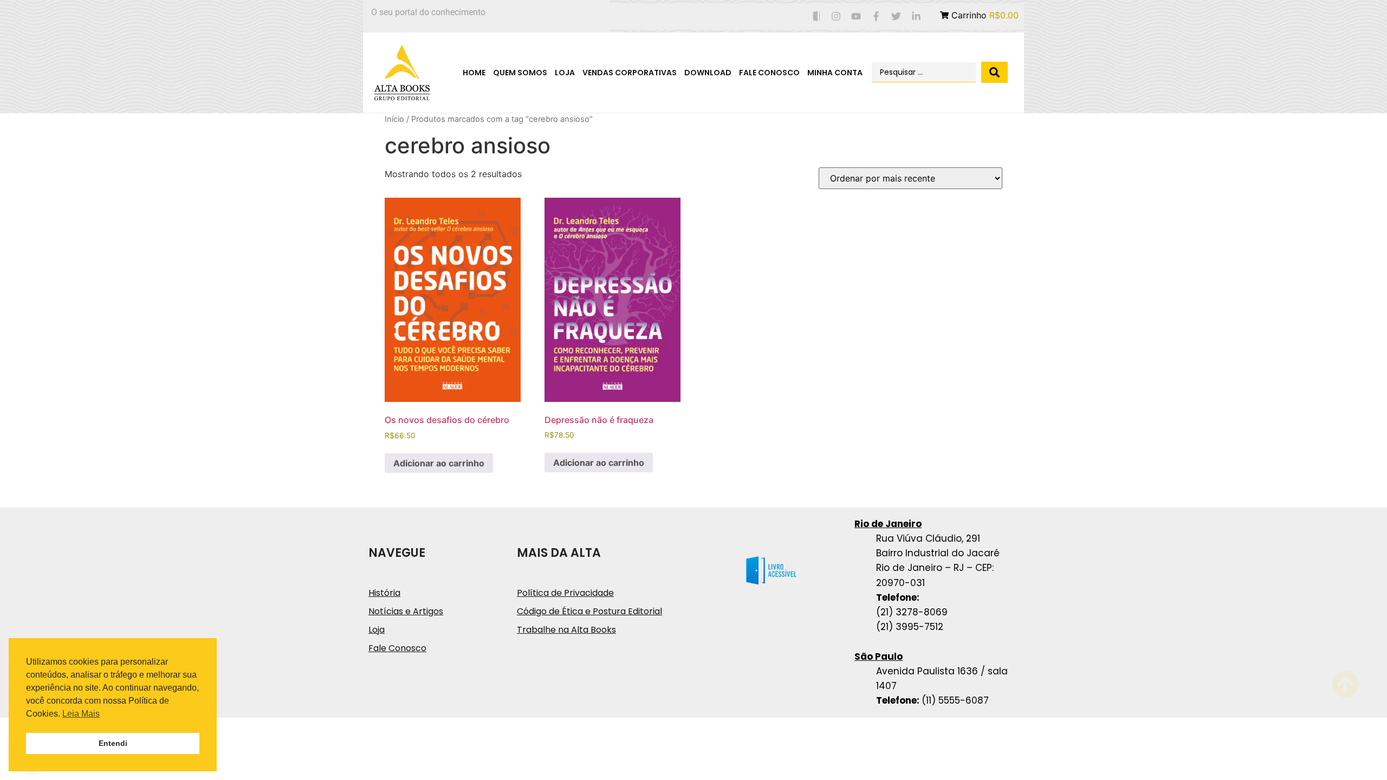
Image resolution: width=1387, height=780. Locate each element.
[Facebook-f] (876, 16)
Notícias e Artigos (405, 611)
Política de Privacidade (565, 593)
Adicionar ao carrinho (438, 463)
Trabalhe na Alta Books (566, 629)
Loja (565, 72)
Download (707, 72)
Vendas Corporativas (629, 72)
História (384, 593)
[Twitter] (896, 16)
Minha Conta (835, 72)
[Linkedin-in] (916, 16)
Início (394, 119)
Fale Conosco (769, 72)
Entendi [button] (113, 743)
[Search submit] (994, 72)
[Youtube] (856, 16)
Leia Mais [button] (81, 713)
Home (474, 72)
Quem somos (520, 72)
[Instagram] (836, 16)
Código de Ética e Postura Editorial (589, 611)
